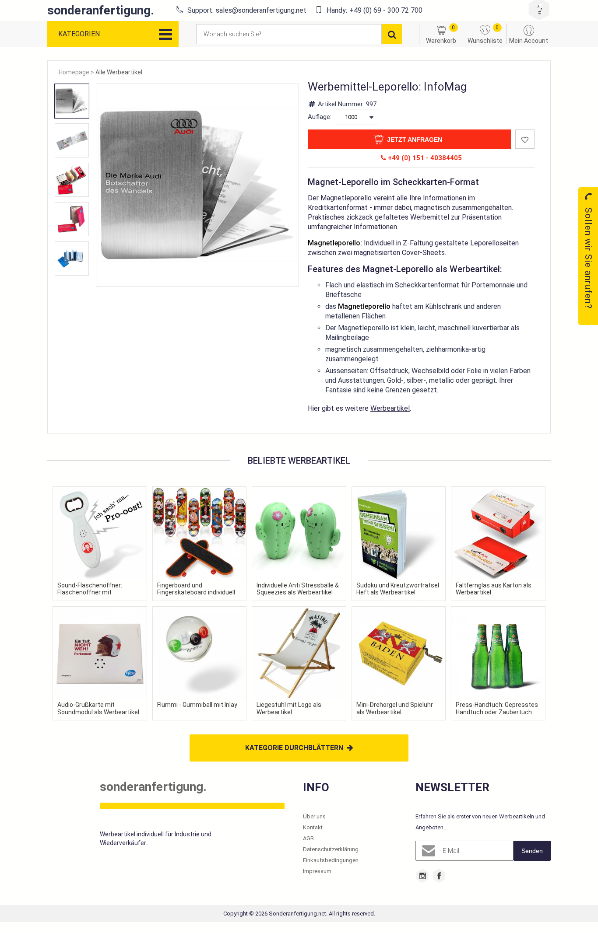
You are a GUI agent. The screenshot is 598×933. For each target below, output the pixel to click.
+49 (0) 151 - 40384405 (424, 158)
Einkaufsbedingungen (331, 860)
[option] (71, 101)
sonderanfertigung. (100, 10)
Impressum (317, 871)
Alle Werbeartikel (118, 72)
